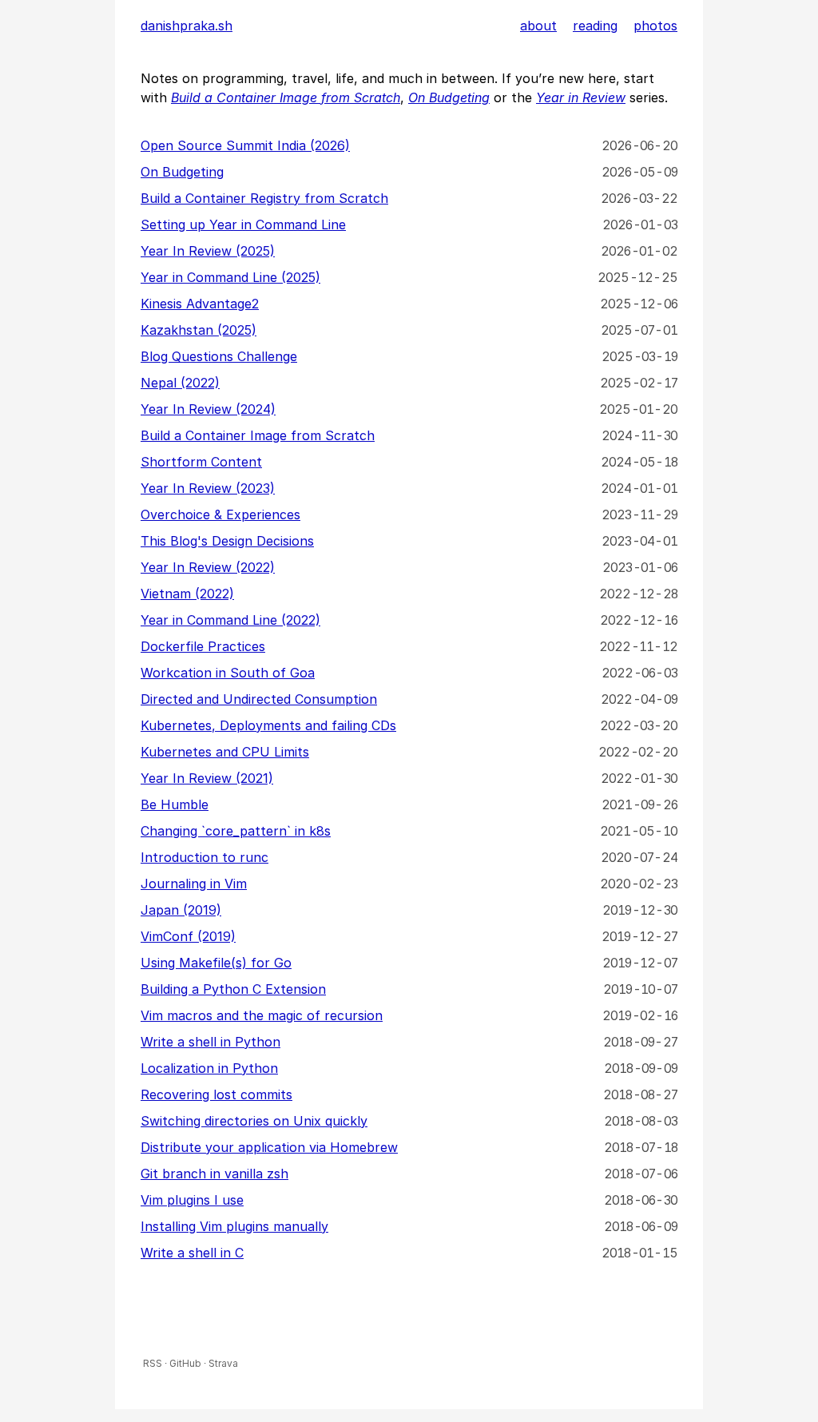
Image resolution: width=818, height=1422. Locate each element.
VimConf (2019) (188, 936)
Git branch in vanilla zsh (214, 1173)
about (538, 26)
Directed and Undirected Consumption (259, 699)
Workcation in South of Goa (228, 672)
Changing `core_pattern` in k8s (236, 831)
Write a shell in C (192, 1252)
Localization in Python (209, 1068)
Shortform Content (201, 462)
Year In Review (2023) (208, 488)
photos (655, 26)
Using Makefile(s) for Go (216, 962)
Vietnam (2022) (187, 593)
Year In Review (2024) (208, 409)
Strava (223, 1363)
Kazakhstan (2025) (198, 330)
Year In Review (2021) (207, 778)
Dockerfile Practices (203, 646)
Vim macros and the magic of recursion (262, 1015)
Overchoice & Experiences (220, 514)
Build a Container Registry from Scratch (264, 198)
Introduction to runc (204, 857)
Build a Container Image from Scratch (258, 435)
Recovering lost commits (216, 1094)
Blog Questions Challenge (219, 356)
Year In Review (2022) (208, 567)
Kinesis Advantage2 (200, 303)
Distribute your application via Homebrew (269, 1147)
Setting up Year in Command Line (243, 224)
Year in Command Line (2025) (230, 277)
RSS (152, 1363)
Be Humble (174, 804)
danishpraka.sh (186, 26)
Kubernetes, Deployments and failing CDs (268, 725)
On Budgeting (182, 172)
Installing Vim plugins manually (234, 1226)
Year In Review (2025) (208, 251)
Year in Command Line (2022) (230, 620)
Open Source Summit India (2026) (245, 145)
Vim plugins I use (192, 1200)
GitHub (185, 1363)
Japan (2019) (181, 910)
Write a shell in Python (210, 1042)
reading (595, 26)
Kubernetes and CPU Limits (225, 752)
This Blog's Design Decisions (227, 541)
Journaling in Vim (194, 883)
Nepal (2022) (180, 382)
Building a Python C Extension (233, 989)
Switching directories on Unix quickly (254, 1121)
